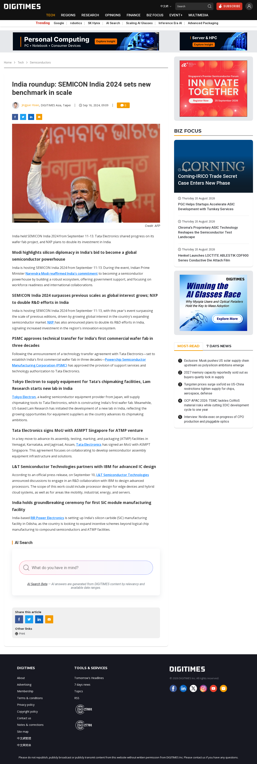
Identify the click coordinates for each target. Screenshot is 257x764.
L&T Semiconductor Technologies (122, 475)
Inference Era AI (170, 23)
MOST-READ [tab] (188, 346)
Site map (23, 731)
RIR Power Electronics (47, 518)
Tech (21, 62)
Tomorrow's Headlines (89, 678)
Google (59, 23)
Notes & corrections (30, 725)
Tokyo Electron (24, 397)
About (21, 678)
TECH (50, 15)
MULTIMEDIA (198, 15)
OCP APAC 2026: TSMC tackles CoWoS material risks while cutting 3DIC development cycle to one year (216, 405)
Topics (78, 691)
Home (8, 62)
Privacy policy (26, 705)
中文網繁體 (24, 738)
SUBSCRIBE (231, 6)
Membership (25, 691)
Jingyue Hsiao (30, 105)
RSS (76, 698)
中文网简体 (24, 745)
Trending (43, 23)
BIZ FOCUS (155, 15)
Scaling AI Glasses (139, 23)
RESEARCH (90, 15)
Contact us (24, 718)
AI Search (113, 23)
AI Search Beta (37, 584)
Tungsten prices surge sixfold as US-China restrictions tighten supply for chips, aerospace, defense (214, 388)
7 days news (82, 684)
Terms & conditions (30, 698)
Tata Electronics (88, 444)
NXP (51, 322)
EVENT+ (176, 15)
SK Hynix (94, 23)
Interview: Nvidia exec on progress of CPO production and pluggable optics (214, 419)
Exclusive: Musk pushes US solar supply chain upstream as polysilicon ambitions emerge (216, 363)
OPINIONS (113, 15)
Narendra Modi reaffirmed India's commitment (61, 273)
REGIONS (68, 15)
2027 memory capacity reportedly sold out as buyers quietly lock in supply (216, 375)
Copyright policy (27, 711)
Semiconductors (40, 62)
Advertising (24, 684)
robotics (76, 23)
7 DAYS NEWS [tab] (218, 346)
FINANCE (134, 15)
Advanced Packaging (203, 23)
